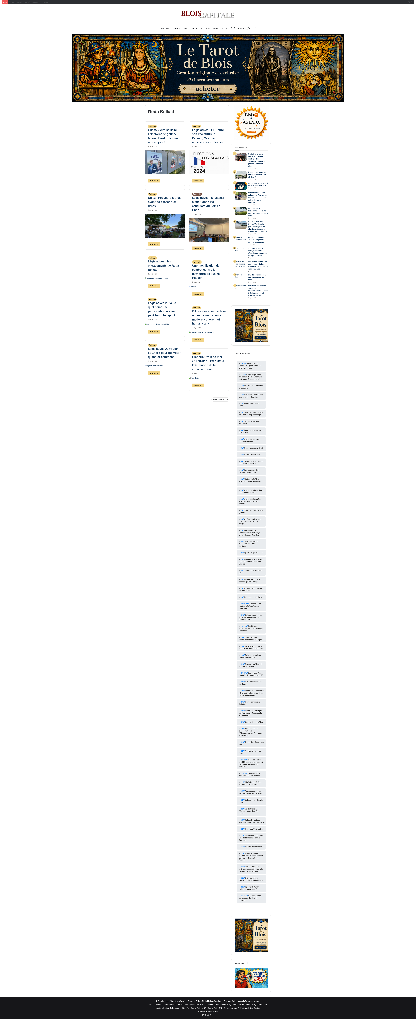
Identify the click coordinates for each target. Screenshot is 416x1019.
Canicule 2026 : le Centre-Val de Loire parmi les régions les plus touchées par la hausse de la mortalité (257, 226)
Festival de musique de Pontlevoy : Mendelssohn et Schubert (250, 713)
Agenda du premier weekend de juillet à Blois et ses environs (256, 240)
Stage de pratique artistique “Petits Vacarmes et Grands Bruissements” (250, 377)
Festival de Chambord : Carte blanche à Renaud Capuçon (251, 838)
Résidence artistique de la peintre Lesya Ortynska (251, 628)
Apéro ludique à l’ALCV (253, 553)
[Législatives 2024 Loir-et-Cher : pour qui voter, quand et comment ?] (165, 366)
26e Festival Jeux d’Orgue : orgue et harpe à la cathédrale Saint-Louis (251, 869)
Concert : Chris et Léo (254, 829)
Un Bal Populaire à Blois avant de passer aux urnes (164, 202)
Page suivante (218, 399)
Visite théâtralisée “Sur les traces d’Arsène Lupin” (249, 811)
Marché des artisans (253, 847)
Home (151, 1005)
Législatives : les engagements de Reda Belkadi (163, 265)
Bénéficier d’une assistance (208, 1011)
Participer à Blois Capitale (250, 1008)
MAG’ (215, 28)
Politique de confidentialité (165, 1005)
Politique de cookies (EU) (179, 1008)
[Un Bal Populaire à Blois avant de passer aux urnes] (165, 226)
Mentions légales (162, 1008)
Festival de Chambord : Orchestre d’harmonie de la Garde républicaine (251, 693)
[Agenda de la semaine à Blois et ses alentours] (241, 186)
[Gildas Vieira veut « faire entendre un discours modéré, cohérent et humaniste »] (209, 332)
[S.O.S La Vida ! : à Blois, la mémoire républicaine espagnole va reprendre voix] (241, 251)
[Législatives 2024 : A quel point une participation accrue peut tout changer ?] (165, 324)
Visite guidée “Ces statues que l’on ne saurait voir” (250, 481)
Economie (197, 194)
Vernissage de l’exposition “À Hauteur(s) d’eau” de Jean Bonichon (249, 532)
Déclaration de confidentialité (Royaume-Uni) (249, 1005)
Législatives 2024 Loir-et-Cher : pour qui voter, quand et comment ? (164, 353)
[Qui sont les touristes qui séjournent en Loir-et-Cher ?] (241, 175)
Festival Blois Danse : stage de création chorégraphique (250, 365)
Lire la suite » (154, 180)
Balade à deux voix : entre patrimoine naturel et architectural (250, 617)
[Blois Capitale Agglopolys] (208, 14)
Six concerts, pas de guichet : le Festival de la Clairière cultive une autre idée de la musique (257, 197)
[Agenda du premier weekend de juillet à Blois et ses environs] (241, 240)
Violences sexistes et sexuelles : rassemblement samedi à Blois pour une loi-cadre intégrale (258, 290)
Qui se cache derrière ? (253, 448)
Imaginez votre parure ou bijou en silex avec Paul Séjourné (250, 561)
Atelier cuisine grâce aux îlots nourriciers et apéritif (250, 501)
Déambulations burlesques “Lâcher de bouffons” (250, 898)
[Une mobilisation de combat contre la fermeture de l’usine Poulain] (209, 287)
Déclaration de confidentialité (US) (218, 1005)
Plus (224, 28)
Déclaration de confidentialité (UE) (190, 1005)
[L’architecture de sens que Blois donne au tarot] (241, 278)
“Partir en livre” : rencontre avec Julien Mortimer (248, 544)
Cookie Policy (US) (215, 1008)
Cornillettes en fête (252, 455)
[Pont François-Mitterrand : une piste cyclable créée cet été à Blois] (241, 211)
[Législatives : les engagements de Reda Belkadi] (165, 278)
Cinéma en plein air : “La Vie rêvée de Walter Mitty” (250, 521)
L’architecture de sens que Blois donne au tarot (257, 277)
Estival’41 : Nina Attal (253, 597)
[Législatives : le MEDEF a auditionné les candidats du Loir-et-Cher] (209, 230)
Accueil (165, 28)
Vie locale (190, 28)
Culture (204, 28)
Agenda (176, 28)
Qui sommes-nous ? (231, 1008)
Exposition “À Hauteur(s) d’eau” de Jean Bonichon (250, 606)
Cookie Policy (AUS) (198, 1008)
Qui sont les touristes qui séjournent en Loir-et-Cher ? (257, 174)
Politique (152, 126)
